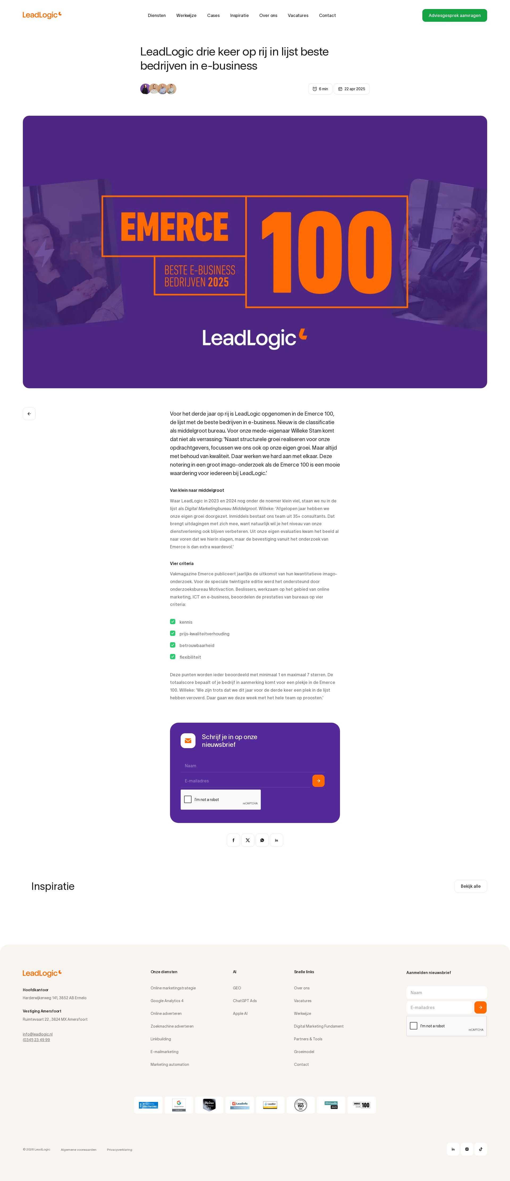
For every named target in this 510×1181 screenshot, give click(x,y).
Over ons (268, 15)
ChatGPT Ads (245, 1001)
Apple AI (240, 1013)
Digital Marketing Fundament (319, 1026)
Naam (190, 765)
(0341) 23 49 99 (36, 1040)
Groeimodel (304, 1052)
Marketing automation (170, 1064)
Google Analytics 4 (167, 1001)
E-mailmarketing (164, 1052)
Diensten (157, 15)
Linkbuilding (161, 1039)
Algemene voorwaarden (78, 1149)
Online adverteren (166, 1013)
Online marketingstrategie (173, 988)
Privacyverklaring (119, 1149)
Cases (213, 15)
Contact (327, 15)
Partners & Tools (308, 1039)
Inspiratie (239, 15)
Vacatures (298, 15)
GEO (237, 988)
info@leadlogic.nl (38, 1034)
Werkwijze (186, 15)
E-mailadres (197, 780)
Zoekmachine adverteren (172, 1026)
